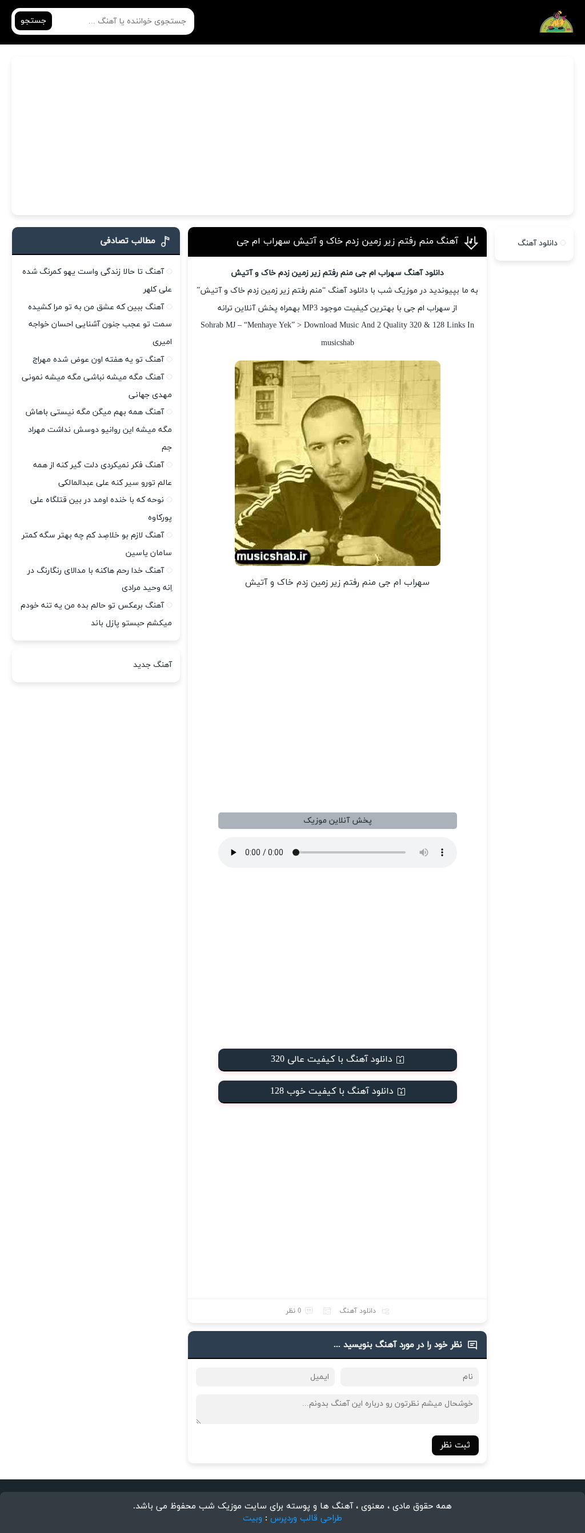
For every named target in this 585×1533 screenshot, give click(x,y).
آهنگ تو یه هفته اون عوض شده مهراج (98, 359)
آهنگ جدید (152, 665)
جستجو (33, 20)
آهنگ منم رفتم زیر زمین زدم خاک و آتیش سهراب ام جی (347, 241)
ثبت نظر (455, 1445)
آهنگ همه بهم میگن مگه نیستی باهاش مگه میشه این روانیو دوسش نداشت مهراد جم (99, 430)
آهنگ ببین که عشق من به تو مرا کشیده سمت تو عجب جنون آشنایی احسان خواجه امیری (100, 325)
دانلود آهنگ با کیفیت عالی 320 (331, 1059)
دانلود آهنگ (357, 1311)
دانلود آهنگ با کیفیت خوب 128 (332, 1091)
